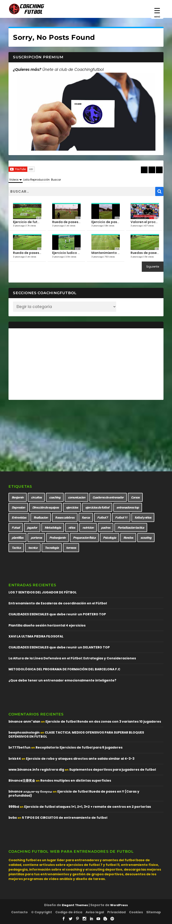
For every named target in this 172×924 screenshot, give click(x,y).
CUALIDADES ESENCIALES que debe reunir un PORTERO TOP (57, 614)
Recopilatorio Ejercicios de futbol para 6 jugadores (79, 747)
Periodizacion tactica (131, 527)
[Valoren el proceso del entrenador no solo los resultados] (145, 211)
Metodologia (53, 527)
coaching (54, 497)
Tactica (16, 547)
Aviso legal (95, 912)
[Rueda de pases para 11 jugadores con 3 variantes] (27, 242)
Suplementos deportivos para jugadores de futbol (112, 769)
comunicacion (76, 497)
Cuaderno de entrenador (108, 497)
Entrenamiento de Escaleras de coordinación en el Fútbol (58, 603)
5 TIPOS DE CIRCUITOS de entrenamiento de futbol (64, 817)
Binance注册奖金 (22, 780)
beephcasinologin (24, 732)
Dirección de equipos (45, 507)
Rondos (128, 537)
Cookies (136, 912)
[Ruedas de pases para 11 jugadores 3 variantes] (145, 242)
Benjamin (18, 497)
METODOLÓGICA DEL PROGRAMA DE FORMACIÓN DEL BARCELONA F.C (64, 669)
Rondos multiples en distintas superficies (75, 780)
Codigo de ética (68, 912)
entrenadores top (127, 507)
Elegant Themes (75, 905)
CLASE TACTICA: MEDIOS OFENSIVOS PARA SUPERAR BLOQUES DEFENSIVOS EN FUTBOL (76, 734)
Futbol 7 (102, 517)
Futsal (16, 527)
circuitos (36, 497)
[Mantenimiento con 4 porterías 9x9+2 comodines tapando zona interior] (105, 242)
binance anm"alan (24, 721)
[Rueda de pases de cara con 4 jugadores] (66, 211)
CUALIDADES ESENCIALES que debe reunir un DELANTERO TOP (59, 647)
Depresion (18, 507)
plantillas (17, 537)
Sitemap (153, 912)
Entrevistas (19, 517)
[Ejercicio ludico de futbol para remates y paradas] (66, 242)
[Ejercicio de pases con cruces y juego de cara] (105, 211)
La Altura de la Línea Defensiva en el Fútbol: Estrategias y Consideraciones (72, 658)
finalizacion (41, 517)
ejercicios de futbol (97, 507)
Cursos (135, 497)
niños (71, 527)
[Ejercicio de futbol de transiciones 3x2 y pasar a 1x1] (27, 211)
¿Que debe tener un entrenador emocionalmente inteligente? (62, 680)
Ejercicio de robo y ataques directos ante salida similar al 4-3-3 (80, 758)
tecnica (32, 547)
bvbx (13, 817)
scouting (145, 537)
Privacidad (116, 912)
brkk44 (15, 758)
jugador (32, 527)
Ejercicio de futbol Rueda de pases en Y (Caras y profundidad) (74, 793)
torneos (71, 547)
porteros (36, 537)
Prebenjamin (57, 537)
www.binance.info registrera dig (36, 769)
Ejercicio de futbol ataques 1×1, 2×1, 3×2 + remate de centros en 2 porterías (87, 806)
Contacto (19, 912)
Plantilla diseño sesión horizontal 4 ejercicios (47, 625)
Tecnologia (52, 547)
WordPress (119, 905)
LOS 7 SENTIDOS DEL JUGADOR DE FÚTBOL (43, 592)
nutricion (88, 527)
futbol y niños (143, 517)
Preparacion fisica (84, 537)
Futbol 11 (121, 517)
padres (105, 527)
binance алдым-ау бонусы (30, 791)
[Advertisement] (86, 364)
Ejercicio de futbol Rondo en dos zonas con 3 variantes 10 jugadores (103, 721)
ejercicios (72, 507)
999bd (14, 806)
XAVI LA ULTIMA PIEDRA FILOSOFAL (36, 636)
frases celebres (64, 517)
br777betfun (19, 747)
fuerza (86, 517)
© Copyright (41, 912)
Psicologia (109, 537)
